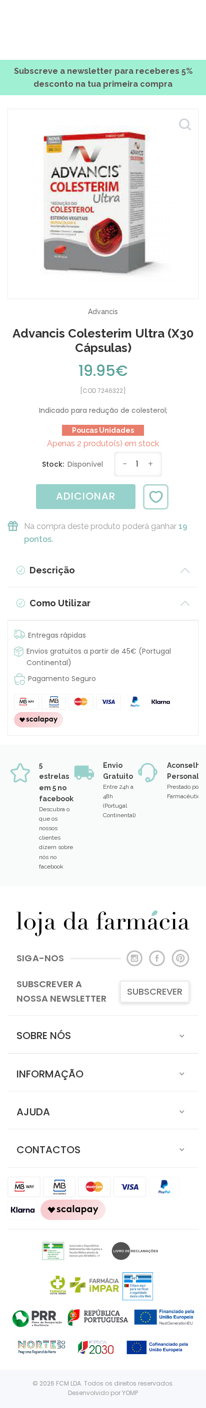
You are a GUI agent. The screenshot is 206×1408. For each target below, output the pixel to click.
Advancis (103, 312)
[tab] (103, 1034)
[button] (103, 1034)
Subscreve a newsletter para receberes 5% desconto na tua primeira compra (103, 77)
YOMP (130, 1393)
